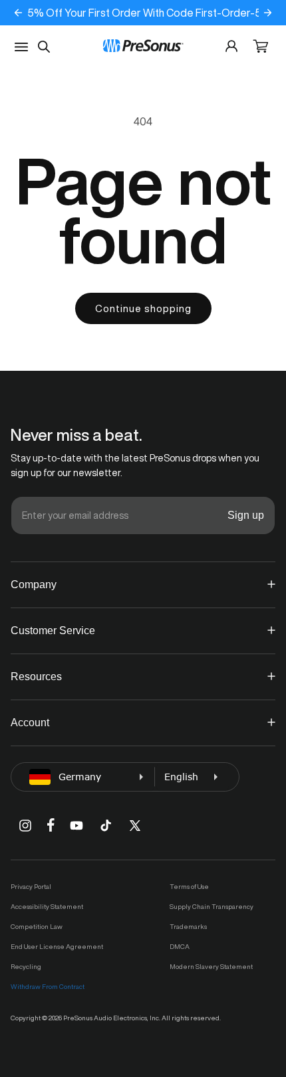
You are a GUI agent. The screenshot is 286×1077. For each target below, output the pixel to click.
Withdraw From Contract (47, 986)
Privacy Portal (31, 886)
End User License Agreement (57, 946)
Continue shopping (143, 308)
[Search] (44, 46)
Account (30, 722)
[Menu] (21, 47)
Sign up (245, 515)
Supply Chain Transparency (211, 906)
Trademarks (188, 926)
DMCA (180, 946)
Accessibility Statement (47, 906)
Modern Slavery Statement (211, 966)
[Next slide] (268, 13)
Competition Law (37, 926)
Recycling (26, 966)
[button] (260, 47)
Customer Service (53, 630)
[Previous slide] (19, 13)
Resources (36, 676)
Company (34, 584)
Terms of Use (189, 886)
